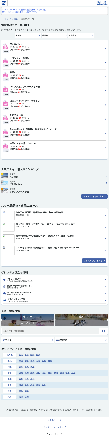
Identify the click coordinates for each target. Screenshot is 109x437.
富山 (38, 373)
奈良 (32, 379)
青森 (21, 361)
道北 (32, 355)
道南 (27, 355)
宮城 (38, 361)
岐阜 (68, 373)
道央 (21, 355)
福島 (50, 361)
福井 (50, 373)
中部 (10, 373)
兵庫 (27, 379)
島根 (38, 385)
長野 (27, 373)
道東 (38, 355)
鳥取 (32, 385)
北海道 (10, 355)
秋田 (32, 361)
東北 (10, 361)
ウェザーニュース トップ (54, 427)
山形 (44, 361)
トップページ (6, 19)
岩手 (27, 361)
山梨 (21, 373)
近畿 (16, 19)
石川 (44, 373)
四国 (10, 391)
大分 (21, 397)
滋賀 (21, 379)
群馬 (27, 367)
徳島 (21, 391)
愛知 (62, 373)
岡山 (21, 385)
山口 (44, 385)
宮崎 (27, 397)
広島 (27, 385)
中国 (10, 385)
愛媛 (27, 391)
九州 (10, 397)
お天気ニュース (55, 420)
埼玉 (32, 367)
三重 (73, 373)
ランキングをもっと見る (93, 196)
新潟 (32, 373)
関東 (10, 367)
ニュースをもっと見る (93, 261)
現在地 (8, 339)
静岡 (56, 373)
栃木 (21, 367)
